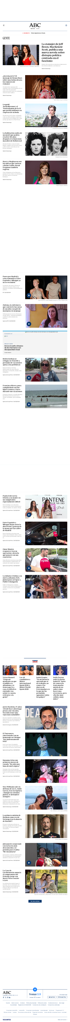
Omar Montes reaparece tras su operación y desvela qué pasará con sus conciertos (11, 553)
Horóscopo (51, 1010)
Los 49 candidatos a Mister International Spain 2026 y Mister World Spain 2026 (25, 683)
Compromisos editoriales (54, 1004)
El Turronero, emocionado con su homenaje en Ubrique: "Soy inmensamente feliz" (12, 737)
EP (3, 292)
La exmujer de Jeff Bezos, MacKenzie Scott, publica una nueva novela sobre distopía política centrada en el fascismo (53, 52)
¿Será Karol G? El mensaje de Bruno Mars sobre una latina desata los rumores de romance (12, 80)
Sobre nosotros (15, 1003)
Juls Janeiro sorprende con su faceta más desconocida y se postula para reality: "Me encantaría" (12, 848)
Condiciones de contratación (39, 1004)
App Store (52, 997)
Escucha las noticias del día (24, 1012)
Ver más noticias (35, 901)
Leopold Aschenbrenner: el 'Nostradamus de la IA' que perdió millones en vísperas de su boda (12, 108)
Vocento (8, 1003)
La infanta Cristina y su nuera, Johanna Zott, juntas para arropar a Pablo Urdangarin (12, 579)
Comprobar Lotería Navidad (32, 1010)
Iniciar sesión (66, 25)
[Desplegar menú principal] (4, 25)
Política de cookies (42, 1003)
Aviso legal (61, 1003)
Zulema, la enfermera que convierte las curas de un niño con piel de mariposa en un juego (12, 308)
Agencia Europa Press (8, 374)
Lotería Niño (22, 1010)
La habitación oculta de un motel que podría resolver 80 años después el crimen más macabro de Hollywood (12, 137)
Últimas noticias (7, 1012)
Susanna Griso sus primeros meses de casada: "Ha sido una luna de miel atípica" (11, 763)
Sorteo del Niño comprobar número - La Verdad (55, 1012)
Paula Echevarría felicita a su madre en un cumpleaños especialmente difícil (11, 499)
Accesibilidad (13, 1004)
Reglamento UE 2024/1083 (24, 1004)
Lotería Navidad (44, 1010)
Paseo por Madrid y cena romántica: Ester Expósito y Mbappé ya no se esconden (12, 279)
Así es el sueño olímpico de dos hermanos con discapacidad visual (13, 348)
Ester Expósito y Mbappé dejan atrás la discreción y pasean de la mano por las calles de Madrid (12, 526)
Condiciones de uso (53, 1003)
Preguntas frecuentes (38, 1012)
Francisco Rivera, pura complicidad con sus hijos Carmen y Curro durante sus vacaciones (12, 388)
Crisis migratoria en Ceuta (38, 33)
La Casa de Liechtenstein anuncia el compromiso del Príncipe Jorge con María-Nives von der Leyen (12, 875)
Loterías (15, 1012)
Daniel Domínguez (7, 724)
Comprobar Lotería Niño (11, 1010)
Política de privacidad (31, 1003)
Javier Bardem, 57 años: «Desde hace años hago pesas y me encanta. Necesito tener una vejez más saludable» (12, 711)
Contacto (22, 1003)
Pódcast (35, 1014)
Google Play (63, 997)
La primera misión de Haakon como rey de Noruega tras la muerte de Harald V (12, 818)
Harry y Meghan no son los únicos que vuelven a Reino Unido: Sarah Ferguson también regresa (12, 165)
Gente (6, 38)
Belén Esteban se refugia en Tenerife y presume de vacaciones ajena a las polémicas (12, 362)
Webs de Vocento (62, 1019)
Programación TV (60, 1010)
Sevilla (37, 28)
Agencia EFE (6, 321)
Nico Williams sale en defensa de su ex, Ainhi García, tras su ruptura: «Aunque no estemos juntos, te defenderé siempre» (12, 792)
